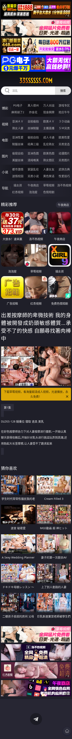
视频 (5, 124)
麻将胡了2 (17, 112)
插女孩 (18, 185)
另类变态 (64, 144)
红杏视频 (17, 192)
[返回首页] (67, 731)
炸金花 (33, 112)
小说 (5, 172)
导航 (5, 188)
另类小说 (33, 176)
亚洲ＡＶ (17, 121)
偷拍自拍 (33, 137)
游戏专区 (64, 105)
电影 (5, 140)
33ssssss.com (36, 80)
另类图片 (64, 160)
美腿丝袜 (17, 160)
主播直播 (48, 128)
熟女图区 (48, 160)
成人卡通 (48, 137)
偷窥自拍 (17, 153)
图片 (5, 156)
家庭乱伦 (33, 169)
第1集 (7, 407)
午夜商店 (33, 185)
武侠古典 (64, 169)
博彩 (5, 108)
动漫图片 (64, 153)
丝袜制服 (33, 128)
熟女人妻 (17, 128)
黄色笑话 (48, 176)
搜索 (63, 90)
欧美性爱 (64, 137)
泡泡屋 (33, 192)
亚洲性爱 (17, 137)
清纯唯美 (33, 160)
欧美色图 (48, 153)
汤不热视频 (64, 185)
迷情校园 (17, 176)
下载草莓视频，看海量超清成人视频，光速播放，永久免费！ (36, 394)
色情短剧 (48, 192)
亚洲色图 (33, 153)
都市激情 (17, 169)
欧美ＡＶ (48, 121)
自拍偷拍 (33, 121)
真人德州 (33, 105)
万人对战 (48, 105)
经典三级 (33, 144)
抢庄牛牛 (64, 112)
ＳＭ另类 (64, 128)
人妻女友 (48, 169)
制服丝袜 (17, 144)
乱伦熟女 (48, 144)
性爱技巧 (64, 176)
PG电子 (17, 105)
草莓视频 (48, 185)
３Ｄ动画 (64, 121)
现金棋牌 (48, 112)
